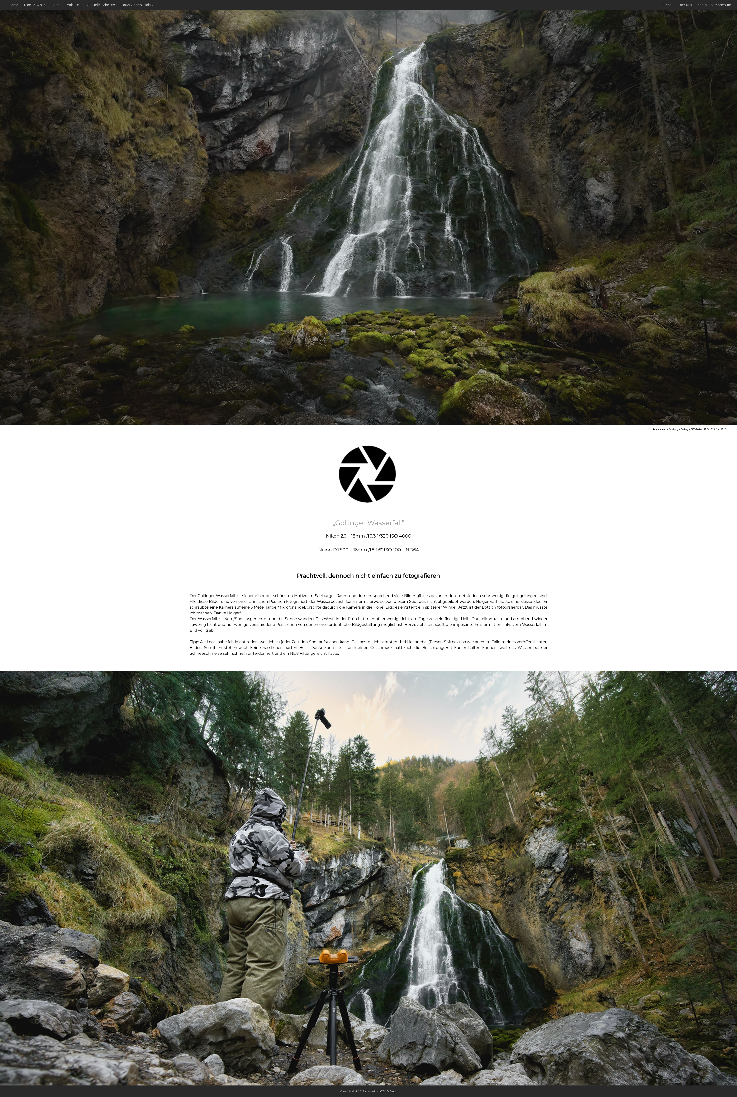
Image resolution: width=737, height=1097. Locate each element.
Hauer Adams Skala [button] (136, 5)
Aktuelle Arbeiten (101, 5)
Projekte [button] (72, 5)
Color (55, 5)
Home (13, 5)
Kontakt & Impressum (714, 5)
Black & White (35, 5)
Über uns (684, 5)
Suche (667, 5)
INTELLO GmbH (388, 1091)
